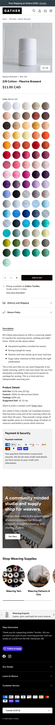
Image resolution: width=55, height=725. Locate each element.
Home (5, 19)
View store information (15, 292)
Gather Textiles (13, 719)
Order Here (37, 405)
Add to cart (37, 278)
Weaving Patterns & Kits (39, 593)
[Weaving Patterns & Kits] (39, 576)
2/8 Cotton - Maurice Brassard (19, 19)
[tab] (8, 328)
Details (43, 3)
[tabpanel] (27, 379)
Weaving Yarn (13, 591)
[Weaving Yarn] (14, 576)
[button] (45, 11)
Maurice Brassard (10, 76)
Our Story (13, 536)
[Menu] (51, 11)
